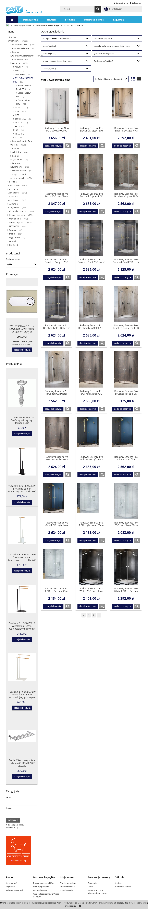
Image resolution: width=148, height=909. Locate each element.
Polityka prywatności (15, 890)
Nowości (13, 241)
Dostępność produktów (43, 883)
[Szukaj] (98, 9)
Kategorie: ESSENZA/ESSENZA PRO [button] (57, 38)
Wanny (12, 230)
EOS (17, 70)
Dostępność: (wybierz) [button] (103, 61)
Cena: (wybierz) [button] (49, 68)
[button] (68, 145)
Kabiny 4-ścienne (20, 48)
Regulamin (10, 886)
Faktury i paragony (41, 886)
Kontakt (118, 883)
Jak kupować (11, 883)
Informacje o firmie (123, 886)
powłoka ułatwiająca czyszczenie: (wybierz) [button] (112, 46)
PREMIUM (19, 122)
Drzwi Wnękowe (19, 44)
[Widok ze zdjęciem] (133, 79)
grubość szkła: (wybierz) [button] (104, 53)
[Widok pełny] (139, 79)
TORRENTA (20, 118)
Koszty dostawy (40, 890)
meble (12, 233)
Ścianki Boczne (19, 170)
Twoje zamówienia (68, 883)
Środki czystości (16, 222)
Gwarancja (92, 883)
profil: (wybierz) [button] (49, 53)
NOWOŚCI (14, 226)
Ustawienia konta (67, 886)
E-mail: (9, 797)
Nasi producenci (13, 259)
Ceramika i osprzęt (18, 211)
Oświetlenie (15, 218)
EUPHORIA (20, 74)
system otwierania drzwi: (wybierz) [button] (57, 61)
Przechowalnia (66, 890)
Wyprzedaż (14, 237)
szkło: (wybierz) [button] (49, 46)
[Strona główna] (24, 9)
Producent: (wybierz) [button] (103, 38)
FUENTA (19, 107)
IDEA (17, 111)
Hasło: (9, 808)
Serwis (90, 886)
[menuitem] (30, 20)
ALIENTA (19, 66)
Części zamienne (17, 215)
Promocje (13, 244)
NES (17, 115)
